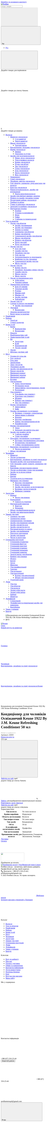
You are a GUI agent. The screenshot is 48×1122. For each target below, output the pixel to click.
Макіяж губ (19, 295)
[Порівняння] (19, 60)
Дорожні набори (21, 282)
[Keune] (4, 623)
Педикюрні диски (22, 386)
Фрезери (18, 417)
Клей (17, 344)
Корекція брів (20, 329)
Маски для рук (21, 274)
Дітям (8, 582)
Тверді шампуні (21, 141)
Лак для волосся (21, 166)
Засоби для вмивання (23, 225)
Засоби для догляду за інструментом (29, 487)
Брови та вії (10, 325)
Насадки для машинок (24, 483)
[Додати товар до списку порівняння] (19, 749)
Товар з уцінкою (12, 609)
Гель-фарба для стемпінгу (25, 394)
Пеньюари (19, 508)
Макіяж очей (20, 293)
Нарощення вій (21, 346)
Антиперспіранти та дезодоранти (28, 257)
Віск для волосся (21, 175)
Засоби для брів (21, 297)
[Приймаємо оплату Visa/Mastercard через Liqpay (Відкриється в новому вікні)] (21, 865)
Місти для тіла (20, 263)
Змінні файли (20, 407)
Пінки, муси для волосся (24, 158)
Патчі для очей (21, 242)
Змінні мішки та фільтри (24, 415)
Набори (9, 318)
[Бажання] (24, 80)
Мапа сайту (10, 978)
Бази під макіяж (21, 287)
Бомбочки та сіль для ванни (26, 259)
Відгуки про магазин (14, 976)
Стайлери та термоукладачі (25, 219)
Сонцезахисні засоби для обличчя (28, 236)
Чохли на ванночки (22, 449)
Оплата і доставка (13, 963)
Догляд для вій (21, 348)
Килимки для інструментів (25, 489)
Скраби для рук (21, 272)
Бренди (8, 611)
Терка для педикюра (23, 384)
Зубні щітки (19, 280)
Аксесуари (19, 341)
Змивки (18, 152)
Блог (7, 974)
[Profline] (12, 860)
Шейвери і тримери (23, 491)
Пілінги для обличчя (23, 240)
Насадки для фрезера (23, 419)
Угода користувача (13, 970)
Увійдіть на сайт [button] (7, 778)
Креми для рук (21, 268)
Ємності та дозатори (23, 502)
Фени (17, 215)
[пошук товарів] (19, 17)
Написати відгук (7, 737)
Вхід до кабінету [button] (12, 959)
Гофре (17, 217)
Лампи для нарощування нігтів (27, 422)
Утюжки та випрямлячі (24, 213)
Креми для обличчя (22, 234)
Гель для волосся (21, 171)
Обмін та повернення (14, 966)
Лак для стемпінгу (22, 403)
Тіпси (17, 428)
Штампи (18, 398)
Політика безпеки (13, 972)
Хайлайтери (20, 299)
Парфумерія (10, 316)
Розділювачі (19, 390)
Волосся (9, 135)
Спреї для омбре (21, 436)
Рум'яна (18, 291)
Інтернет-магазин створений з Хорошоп (17, 900)
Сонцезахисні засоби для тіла (26, 261)
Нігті (8, 354)
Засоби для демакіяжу (23, 228)
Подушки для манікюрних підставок (29, 441)
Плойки (18, 211)
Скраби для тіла (21, 251)
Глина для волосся (22, 169)
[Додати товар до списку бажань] (19, 768)
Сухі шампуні (20, 139)
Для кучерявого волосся (24, 160)
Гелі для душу (20, 249)
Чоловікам (10, 453)
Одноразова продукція (15, 540)
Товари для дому (12, 514)
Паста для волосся (22, 173)
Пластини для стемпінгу (24, 396)
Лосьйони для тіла (22, 253)
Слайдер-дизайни (22, 434)
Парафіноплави (21, 424)
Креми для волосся (22, 162)
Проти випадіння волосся (25, 194)
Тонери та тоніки (22, 230)
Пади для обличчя (22, 244)
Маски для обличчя (22, 238)
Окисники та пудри (23, 154)
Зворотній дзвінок (8, 1061)
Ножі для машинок (22, 485)
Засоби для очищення (23, 306)
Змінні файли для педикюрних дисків (30, 388)
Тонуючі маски (21, 145)
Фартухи (18, 506)
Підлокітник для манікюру (25, 443)
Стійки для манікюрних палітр (27, 445)
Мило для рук (20, 276)
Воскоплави (19, 310)
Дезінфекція (10, 599)
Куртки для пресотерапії (24, 575)
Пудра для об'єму (22, 164)
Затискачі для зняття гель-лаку (27, 430)
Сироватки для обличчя (24, 232)
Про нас (9, 961)
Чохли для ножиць (22, 497)
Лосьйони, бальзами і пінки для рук (29, 270)
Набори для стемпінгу (24, 400)
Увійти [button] (3, 801)
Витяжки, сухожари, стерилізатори (29, 413)
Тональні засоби (21, 289)
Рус (7, 48)
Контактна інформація (14, 968)
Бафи (17, 409)
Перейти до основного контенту (14, 2)
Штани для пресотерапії (24, 578)
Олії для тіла (20, 255)
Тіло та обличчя (12, 221)
